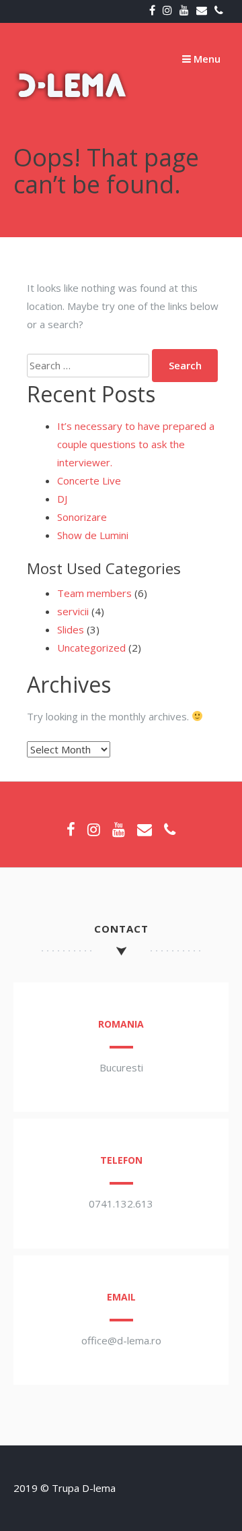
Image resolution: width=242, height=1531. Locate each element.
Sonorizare (82, 517)
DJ (62, 498)
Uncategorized (91, 647)
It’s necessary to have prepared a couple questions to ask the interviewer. (135, 444)
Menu (205, 58)
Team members (94, 593)
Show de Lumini (92, 535)
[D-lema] (72, 122)
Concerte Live (89, 480)
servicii (73, 611)
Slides (70, 629)
